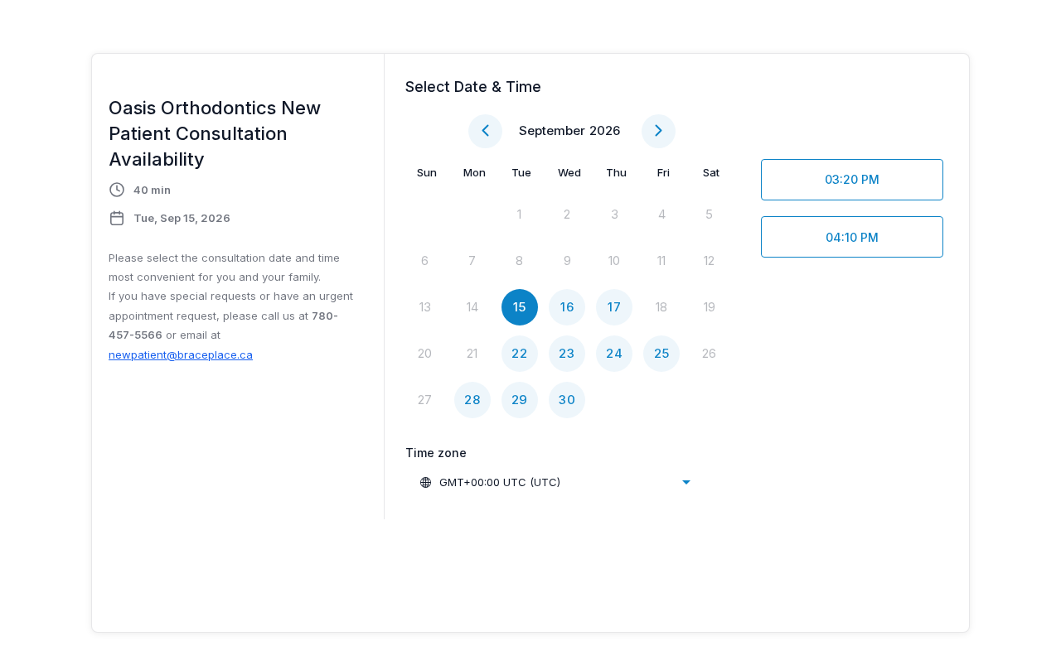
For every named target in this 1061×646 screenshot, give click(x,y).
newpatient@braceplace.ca (181, 354)
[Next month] (659, 131)
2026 (604, 130)
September (552, 130)
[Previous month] (485, 131)
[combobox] (554, 482)
